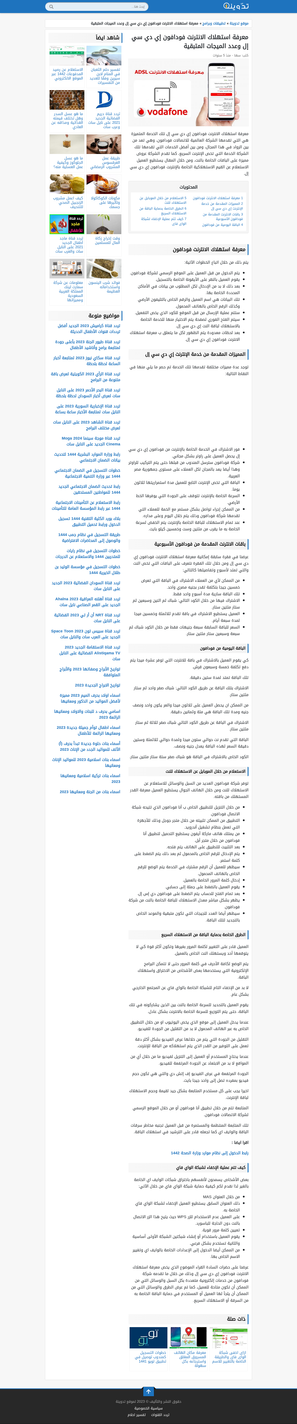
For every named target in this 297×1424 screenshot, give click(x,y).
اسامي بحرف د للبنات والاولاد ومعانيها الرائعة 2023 (87, 714)
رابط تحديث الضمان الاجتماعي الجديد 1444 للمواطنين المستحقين (89, 489)
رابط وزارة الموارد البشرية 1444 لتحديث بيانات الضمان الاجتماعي (87, 457)
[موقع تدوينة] (236, 6)
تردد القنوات (160, 1414)
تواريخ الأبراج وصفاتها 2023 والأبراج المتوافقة (90, 672)
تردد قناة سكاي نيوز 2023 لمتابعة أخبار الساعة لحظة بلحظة (86, 360)
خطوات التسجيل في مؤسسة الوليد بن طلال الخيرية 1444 (87, 569)
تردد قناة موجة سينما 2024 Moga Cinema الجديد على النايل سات (91, 441)
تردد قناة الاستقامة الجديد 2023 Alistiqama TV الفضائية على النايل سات (89, 653)
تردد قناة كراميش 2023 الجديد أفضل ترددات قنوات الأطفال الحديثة (89, 328)
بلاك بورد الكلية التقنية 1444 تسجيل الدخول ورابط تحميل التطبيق (89, 521)
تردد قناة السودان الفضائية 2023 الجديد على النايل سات (86, 585)
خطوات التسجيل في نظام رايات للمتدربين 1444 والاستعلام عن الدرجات (87, 553)
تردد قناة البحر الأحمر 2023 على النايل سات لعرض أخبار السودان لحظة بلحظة (88, 393)
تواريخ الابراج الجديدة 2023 (97, 685)
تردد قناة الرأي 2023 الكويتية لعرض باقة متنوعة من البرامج (85, 377)
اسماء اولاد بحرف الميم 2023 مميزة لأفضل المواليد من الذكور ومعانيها (90, 698)
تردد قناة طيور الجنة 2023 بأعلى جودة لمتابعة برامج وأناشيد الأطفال (87, 344)
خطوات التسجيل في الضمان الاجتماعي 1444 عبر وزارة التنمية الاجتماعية (87, 473)
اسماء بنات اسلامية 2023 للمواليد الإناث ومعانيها (86, 762)
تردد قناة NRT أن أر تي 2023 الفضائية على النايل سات (87, 618)
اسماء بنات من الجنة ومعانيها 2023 (90, 792)
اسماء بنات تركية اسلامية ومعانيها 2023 (90, 778)
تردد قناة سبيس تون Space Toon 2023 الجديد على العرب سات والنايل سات (85, 634)
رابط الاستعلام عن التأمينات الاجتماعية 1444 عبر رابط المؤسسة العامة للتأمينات (86, 505)
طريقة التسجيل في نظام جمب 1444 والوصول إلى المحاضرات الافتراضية (89, 537)
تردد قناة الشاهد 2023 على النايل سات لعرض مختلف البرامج (86, 425)
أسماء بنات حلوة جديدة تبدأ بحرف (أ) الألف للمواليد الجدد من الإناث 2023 (89, 746)
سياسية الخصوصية (148, 1408)
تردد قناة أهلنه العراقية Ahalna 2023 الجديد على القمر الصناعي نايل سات (87, 602)
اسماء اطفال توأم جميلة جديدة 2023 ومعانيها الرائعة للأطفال (88, 730)
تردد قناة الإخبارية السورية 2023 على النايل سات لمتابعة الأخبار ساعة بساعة (87, 409)
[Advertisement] (188, 411)
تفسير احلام (137, 1414)
